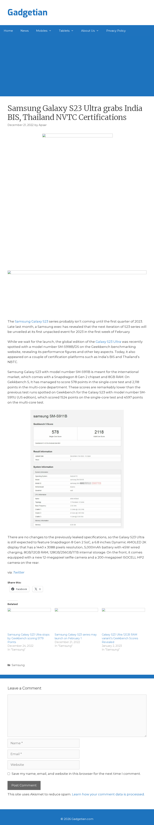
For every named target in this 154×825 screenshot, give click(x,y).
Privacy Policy (116, 30)
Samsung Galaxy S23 (31, 321)
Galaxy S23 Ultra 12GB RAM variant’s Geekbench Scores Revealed (120, 638)
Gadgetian (28, 12)
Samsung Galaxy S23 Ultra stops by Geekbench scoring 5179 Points (28, 638)
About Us (88, 30)
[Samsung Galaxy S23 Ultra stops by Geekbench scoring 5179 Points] (29, 620)
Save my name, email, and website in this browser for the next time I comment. (76, 774)
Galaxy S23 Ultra (108, 342)
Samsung (18, 665)
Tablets (64, 30)
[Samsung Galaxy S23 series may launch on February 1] (76, 620)
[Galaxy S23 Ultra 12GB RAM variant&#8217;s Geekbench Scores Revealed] (123, 620)
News (24, 30)
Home (8, 30)
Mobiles (41, 30)
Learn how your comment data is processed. (108, 794)
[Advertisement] (77, 64)
